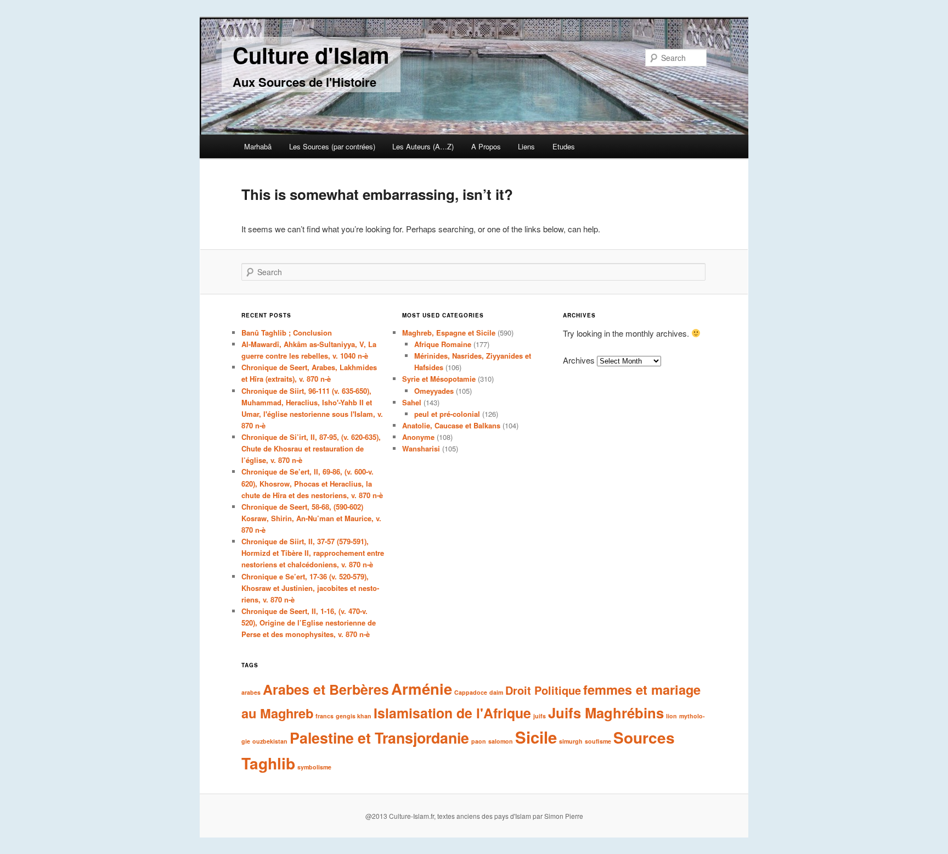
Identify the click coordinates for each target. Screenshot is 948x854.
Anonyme (418, 437)
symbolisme (314, 767)
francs (324, 716)
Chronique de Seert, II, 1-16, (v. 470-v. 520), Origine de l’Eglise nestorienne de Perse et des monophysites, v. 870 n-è (308, 622)
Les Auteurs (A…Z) (423, 146)
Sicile (536, 737)
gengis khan (353, 716)
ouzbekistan (269, 741)
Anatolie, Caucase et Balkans (451, 425)
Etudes (563, 146)
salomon (500, 741)
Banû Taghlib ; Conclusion (286, 332)
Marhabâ (258, 146)
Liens (526, 146)
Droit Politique (543, 690)
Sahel (411, 402)
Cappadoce (470, 692)
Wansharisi (421, 448)
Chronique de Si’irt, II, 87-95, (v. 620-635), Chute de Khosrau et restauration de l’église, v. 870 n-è (311, 448)
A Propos (486, 146)
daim (496, 692)
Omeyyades (434, 391)
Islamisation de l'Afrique (452, 713)
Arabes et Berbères (326, 689)
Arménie (421, 688)
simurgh (571, 741)
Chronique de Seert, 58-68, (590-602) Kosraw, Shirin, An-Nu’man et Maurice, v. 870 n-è (311, 518)
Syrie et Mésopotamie (439, 378)
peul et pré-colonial (447, 414)
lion (671, 716)
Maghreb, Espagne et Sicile (448, 332)
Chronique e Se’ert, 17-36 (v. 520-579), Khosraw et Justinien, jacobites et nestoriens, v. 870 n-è (310, 588)
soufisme (598, 741)
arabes (251, 692)
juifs (539, 716)
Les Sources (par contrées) (332, 146)
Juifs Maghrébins (606, 712)
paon (478, 741)
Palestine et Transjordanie (379, 737)
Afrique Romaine (442, 344)
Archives (579, 360)
